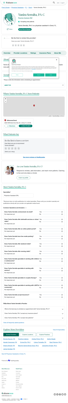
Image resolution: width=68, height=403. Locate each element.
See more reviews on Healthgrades (34, 157)
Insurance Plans (45, 53)
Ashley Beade (51, 339)
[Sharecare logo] (20, 393)
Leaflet (49, 116)
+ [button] (5, 99)
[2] (15, 44)
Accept (51, 74)
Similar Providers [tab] (11, 334)
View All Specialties (59, 330)
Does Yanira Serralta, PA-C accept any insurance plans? (21, 313)
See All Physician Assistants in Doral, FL (14, 354)
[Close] (56, 60)
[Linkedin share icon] (60, 395)
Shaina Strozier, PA (9, 346)
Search (54, 2)
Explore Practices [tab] (44, 334)
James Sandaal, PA (9, 349)
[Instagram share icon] (57, 395)
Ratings (33, 53)
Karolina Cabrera (23, 339)
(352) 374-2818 (26, 126)
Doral (30, 7)
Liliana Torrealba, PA (40, 342)
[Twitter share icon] (62, 395)
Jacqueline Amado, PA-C (49, 346)
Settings (17, 74)
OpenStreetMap (56, 116)
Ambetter (7, 85)
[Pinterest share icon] (65, 395)
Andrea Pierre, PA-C (38, 339)
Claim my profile (23, 178)
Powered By (5, 360)
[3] (18, 44)
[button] (26, 208)
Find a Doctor (6, 7)
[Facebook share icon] (54, 395)
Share (10, 29)
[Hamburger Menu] (4, 2)
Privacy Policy (34, 69)
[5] (23, 44)
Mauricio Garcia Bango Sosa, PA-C (28, 346)
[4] (21, 44)
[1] (12, 44)
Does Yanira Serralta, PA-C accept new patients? (19, 318)
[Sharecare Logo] (11, 2)
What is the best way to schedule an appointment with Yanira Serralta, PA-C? (27, 309)
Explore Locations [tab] (27, 334)
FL (26, 7)
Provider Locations (20, 53)
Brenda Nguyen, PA (9, 339)
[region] (34, 68)
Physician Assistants (17, 7)
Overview (7, 53)
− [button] (5, 101)
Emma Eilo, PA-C (25, 342)
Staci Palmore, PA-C (56, 342)
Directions (12, 126)
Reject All (38, 74)
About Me (57, 53)
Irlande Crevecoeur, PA (10, 342)
